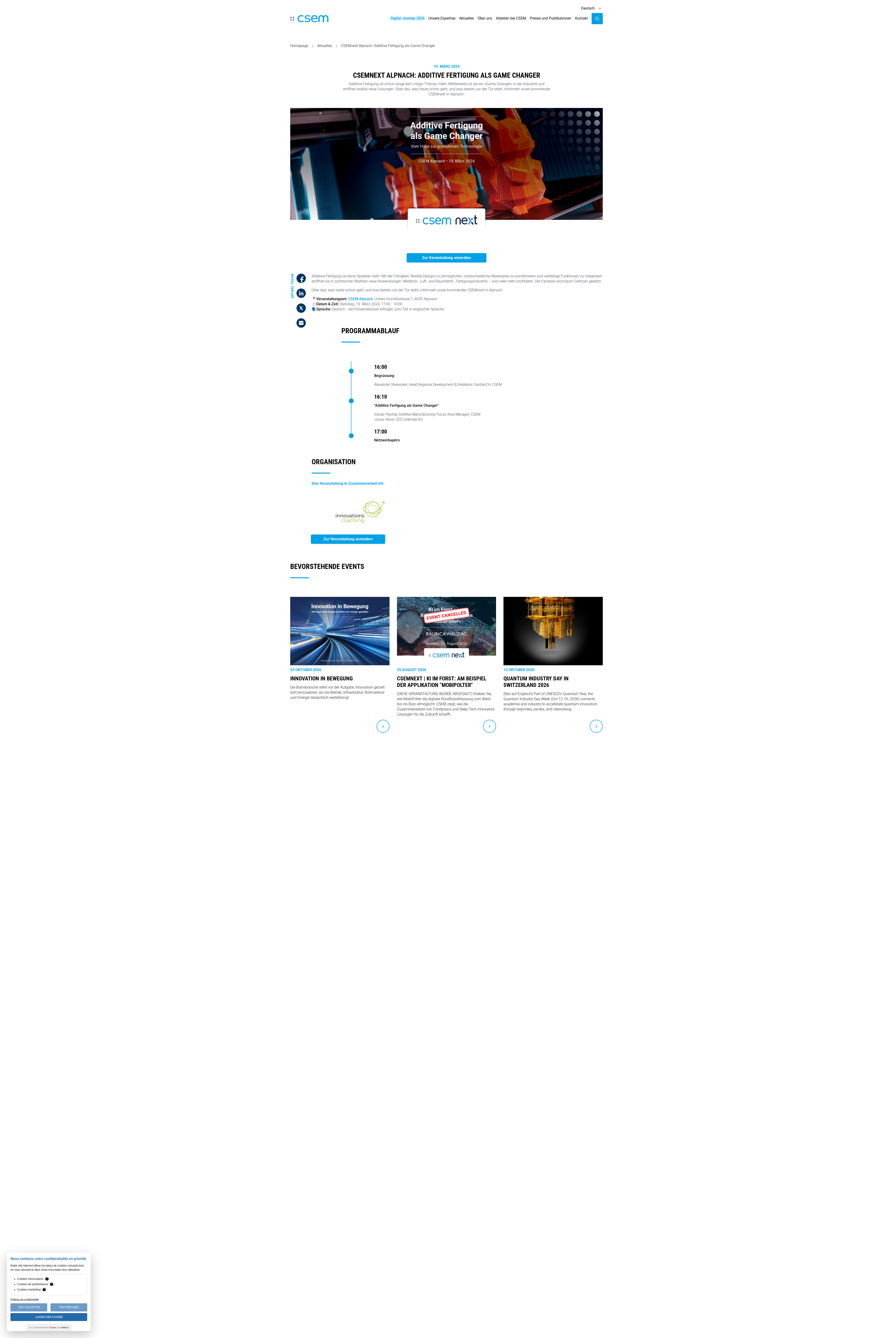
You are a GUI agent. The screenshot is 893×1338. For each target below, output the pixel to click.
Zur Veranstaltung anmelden (446, 257)
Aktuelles (466, 18)
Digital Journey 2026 (407, 18)
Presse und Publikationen (550, 18)
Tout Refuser (68, 1307)
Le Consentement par (49, 1327)
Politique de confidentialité (24, 1299)
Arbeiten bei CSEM (511, 18)
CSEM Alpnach (360, 299)
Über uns (485, 18)
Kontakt (581, 18)
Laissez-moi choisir (49, 1317)
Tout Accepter (29, 1307)
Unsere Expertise (441, 18)
